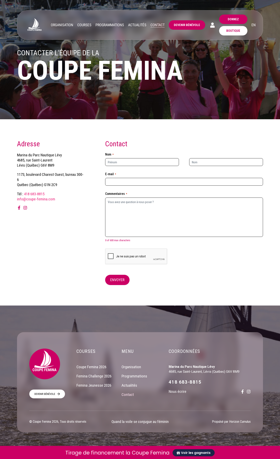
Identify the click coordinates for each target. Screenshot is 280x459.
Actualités (129, 385)
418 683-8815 (34, 194)
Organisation (131, 367)
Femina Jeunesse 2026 (93, 385)
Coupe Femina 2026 (91, 367)
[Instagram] (25, 208)
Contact (128, 394)
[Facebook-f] (19, 208)
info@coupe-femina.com (36, 199)
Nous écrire (177, 391)
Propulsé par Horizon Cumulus (231, 422)
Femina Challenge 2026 (94, 376)
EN (254, 25)
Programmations (134, 376)
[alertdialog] (140, 452)
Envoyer (117, 280)
